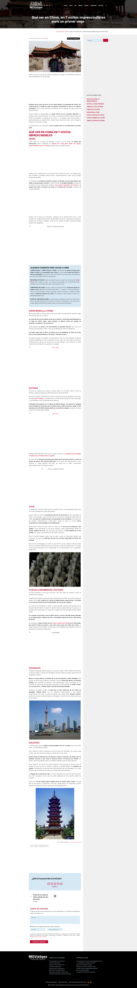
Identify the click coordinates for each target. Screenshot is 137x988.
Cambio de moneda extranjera (57, 970)
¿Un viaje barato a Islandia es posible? (86, 963)
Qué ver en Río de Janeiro (82, 970)
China (67, 31)
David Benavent (77, 842)
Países (62, 31)
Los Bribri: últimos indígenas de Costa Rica (86, 968)
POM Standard (85, 985)
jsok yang (71, 842)
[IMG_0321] (55, 432)
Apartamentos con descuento (56, 968)
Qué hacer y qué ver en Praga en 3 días (86, 966)
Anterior (40, 898)
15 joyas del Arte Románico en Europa (85, 972)
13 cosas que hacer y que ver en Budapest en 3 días (89, 961)
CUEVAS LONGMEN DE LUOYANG (96, 117)
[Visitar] (44, 5)
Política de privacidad (40, 936)
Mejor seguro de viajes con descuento (58, 972)
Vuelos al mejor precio (55, 963)
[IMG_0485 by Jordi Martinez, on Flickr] (55, 365)
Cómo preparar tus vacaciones (57, 961)
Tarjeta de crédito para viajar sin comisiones (60, 973)
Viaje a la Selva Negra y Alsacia (84, 964)
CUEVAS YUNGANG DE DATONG (95, 115)
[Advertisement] (55, 91)
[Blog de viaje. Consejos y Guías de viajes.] (36, 5)
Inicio (57, 31)
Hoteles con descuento (55, 966)
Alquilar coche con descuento (56, 964)
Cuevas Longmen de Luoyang (61, 623)
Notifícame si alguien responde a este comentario (45, 926)
